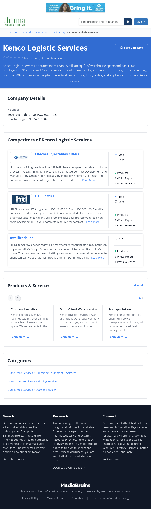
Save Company (133, 47)
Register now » (112, 459)
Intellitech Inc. (22, 238)
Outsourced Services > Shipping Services (33, 381)
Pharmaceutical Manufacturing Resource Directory (34, 32)
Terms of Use (55, 498)
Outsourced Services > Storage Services (32, 390)
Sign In (141, 22)
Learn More (18, 337)
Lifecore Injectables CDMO (57, 154)
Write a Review (56, 58)
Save (121, 160)
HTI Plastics (44, 196)
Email (122, 154)
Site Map (77, 498)
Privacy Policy (30, 498)
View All (138, 285)
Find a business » (13, 459)
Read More (89, 180)
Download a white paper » (69, 467)
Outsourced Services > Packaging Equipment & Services (42, 373)
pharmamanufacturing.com (109, 498)
